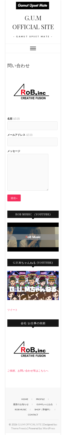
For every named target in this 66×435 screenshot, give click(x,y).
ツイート (12, 309)
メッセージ (13, 150)
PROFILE (40, 399)
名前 (13, 118)
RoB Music (21, 409)
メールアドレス (20, 134)
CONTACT (33, 414)
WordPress (49, 428)
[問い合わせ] (33, 92)
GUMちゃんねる (44, 404)
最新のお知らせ (21, 404)
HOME (24, 399)
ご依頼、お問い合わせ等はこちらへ (27, 370)
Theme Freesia (19, 428)
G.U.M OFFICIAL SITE (33, 22)
